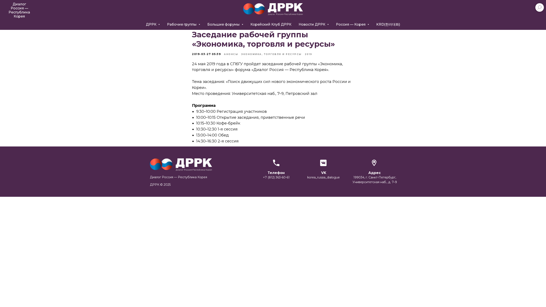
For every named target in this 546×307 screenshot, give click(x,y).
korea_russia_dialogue (323, 177)
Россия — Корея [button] (351, 24)
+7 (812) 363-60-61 (276, 177)
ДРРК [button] (151, 24)
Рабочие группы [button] (182, 24)
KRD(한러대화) (388, 24)
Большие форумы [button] (224, 24)
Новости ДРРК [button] (312, 24)
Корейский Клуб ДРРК (270, 24)
